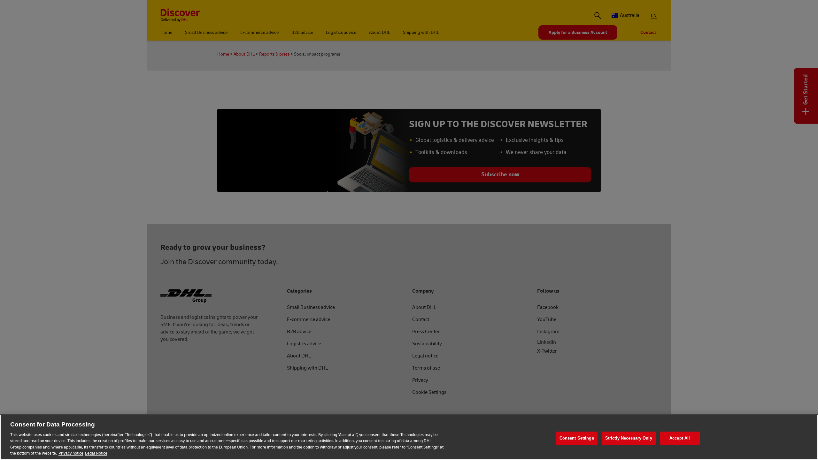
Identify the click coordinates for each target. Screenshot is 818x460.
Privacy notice (70, 453)
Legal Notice (96, 453)
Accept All (679, 438)
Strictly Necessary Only (628, 438)
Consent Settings (576, 438)
